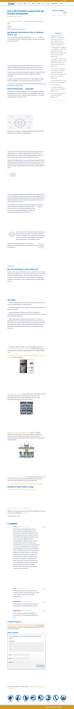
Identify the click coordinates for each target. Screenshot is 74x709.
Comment (12, 641)
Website (11, 662)
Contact (60, 707)
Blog (19, 508)
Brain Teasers (10, 701)
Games (24, 3)
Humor (18, 701)
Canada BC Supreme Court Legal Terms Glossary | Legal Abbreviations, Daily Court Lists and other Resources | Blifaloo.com (59, 62)
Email (10, 658)
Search (15, 508)
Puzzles (33, 3)
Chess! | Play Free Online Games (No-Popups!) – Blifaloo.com (58, 95)
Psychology (14, 16)
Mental (19, 3)
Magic (48, 3)
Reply (44, 527)
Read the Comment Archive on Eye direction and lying (22, 489)
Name (11, 654)
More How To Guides (12, 483)
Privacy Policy (53, 707)
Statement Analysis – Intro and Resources (18, 432)
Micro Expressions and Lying (15, 394)
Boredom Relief (54, 3)
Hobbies (38, 3)
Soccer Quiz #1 (56, 84)
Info (43, 3)
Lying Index (20, 21)
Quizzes (61, 3)
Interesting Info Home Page (26, 483)
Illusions (63, 701)
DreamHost (25, 513)
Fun (29, 3)
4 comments (19, 16)
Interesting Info (11, 21)
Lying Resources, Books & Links (15, 477)
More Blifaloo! (39, 483)
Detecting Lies (35, 37)
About (9, 508)
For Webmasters (26, 508)
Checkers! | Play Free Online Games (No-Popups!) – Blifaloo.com (59, 89)
